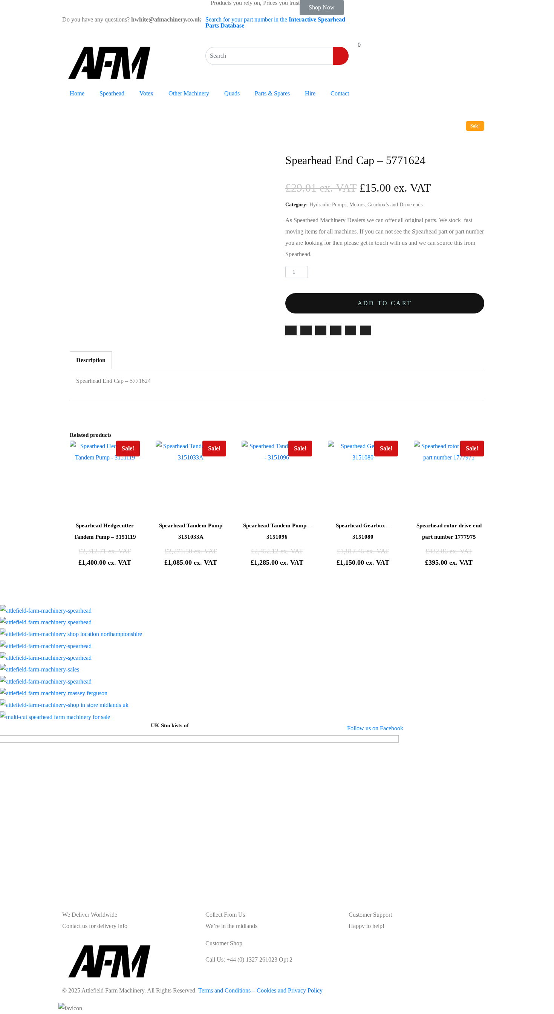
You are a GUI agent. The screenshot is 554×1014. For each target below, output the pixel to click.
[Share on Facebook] (306, 330)
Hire (310, 93)
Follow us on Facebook (375, 728)
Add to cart (385, 303)
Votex (146, 93)
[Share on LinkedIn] (350, 330)
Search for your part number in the (275, 22)
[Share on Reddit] (365, 330)
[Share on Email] (291, 330)
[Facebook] (358, 26)
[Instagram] (378, 26)
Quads (232, 93)
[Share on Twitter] (320, 330)
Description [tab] (91, 360)
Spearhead (111, 93)
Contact (340, 93)
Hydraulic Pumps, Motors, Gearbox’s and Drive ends (365, 204)
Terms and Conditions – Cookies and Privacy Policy (260, 990)
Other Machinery (188, 93)
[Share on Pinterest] (335, 330)
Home (77, 93)
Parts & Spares (272, 93)
